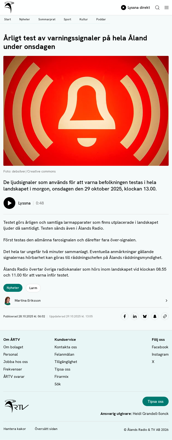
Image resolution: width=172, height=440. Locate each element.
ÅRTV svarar (14, 376)
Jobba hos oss (15, 361)
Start (7, 19)
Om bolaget (13, 347)
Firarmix (61, 376)
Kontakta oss (66, 347)
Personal (10, 354)
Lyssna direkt (139, 7)
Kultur (83, 19)
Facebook (160, 347)
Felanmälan (64, 354)
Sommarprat (46, 19)
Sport (67, 19)
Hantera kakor (15, 429)
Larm (33, 288)
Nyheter (24, 19)
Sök (58, 384)
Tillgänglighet (66, 361)
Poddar (101, 19)
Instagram (160, 354)
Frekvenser (12, 369)
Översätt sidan (46, 429)
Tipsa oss (62, 369)
